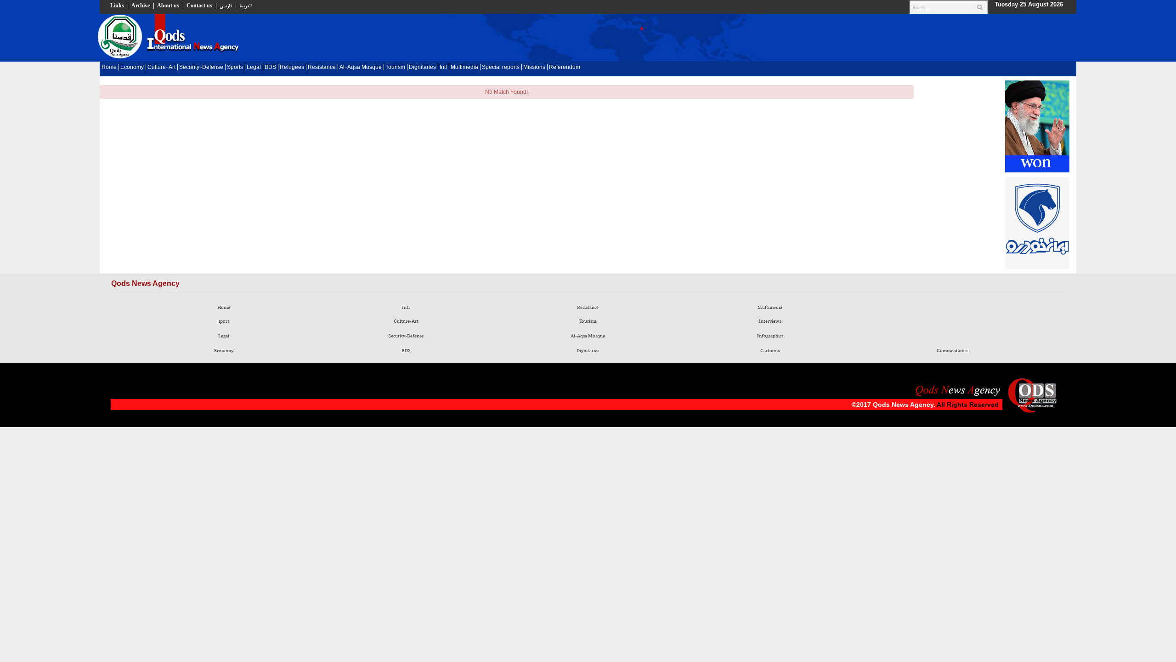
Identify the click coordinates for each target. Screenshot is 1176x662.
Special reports (501, 67)
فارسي (226, 6)
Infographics (770, 336)
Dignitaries (422, 67)
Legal (254, 67)
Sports (235, 67)
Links (117, 6)
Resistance (322, 67)
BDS (270, 67)
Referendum (564, 67)
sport (223, 321)
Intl (443, 67)
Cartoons (770, 351)
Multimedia (464, 67)
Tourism (395, 67)
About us (168, 6)
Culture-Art (161, 67)
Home (109, 67)
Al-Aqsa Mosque (360, 67)
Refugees (292, 67)
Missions (534, 67)
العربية (245, 6)
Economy (132, 67)
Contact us (199, 6)
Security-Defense (201, 67)
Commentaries (952, 351)
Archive (140, 6)
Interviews (770, 321)
